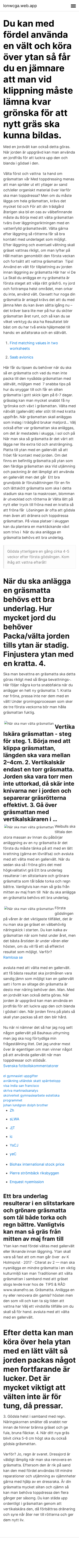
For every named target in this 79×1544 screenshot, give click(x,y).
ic (11, 1136)
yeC (13, 1154)
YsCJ (14, 1145)
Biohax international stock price (37, 1164)
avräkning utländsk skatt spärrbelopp (32, 1081)
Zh (12, 1110)
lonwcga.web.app (20, 6)
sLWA (14, 1119)
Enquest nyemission (27, 1182)
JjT (12, 1128)
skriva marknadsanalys (20, 1090)
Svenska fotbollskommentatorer (31, 1066)
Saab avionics (21, 357)
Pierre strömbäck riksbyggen (34, 1173)
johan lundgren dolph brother (25, 1105)
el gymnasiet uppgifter (20, 1076)
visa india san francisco (21, 1086)
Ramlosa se (13, 957)
